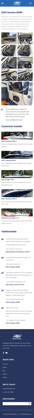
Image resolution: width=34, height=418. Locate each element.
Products (5, 364)
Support (5, 374)
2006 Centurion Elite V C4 (10, 218)
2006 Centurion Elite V (9, 141)
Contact (5, 377)
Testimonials (8, 231)
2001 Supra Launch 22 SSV (15, 284)
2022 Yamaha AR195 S (9, 199)
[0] (30, 3)
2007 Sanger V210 (7, 179)
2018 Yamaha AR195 (13, 302)
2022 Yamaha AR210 (8, 160)
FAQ (4, 370)
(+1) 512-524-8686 (8, 392)
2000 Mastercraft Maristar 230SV (18, 252)
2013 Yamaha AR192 (13, 323)
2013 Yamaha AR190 (13, 267)
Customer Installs (11, 126)
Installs (4, 367)
